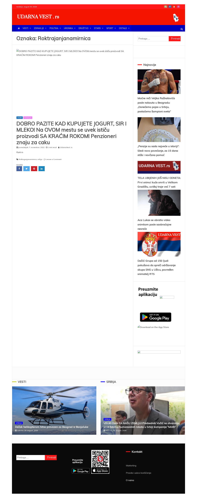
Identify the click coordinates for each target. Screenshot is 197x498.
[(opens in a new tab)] (72, 81)
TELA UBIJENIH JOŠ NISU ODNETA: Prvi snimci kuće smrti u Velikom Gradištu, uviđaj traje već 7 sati (159, 182)
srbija (39, 159)
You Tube (174, 6)
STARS (97, 28)
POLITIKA (54, 28)
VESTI (25, 28)
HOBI (19, 118)
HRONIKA (68, 28)
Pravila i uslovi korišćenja (138, 472)
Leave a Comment (53, 159)
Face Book (169, 6)
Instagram (178, 6)
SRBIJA (19, 423)
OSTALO (123, 28)
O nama (130, 480)
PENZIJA (27, 118)
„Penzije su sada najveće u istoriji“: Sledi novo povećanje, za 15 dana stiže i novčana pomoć (158, 151)
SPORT (109, 28)
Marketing (131, 465)
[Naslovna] (18, 28)
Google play (165, 6)
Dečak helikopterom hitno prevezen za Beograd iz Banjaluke (51, 427)
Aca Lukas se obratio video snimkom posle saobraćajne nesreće (154, 224)
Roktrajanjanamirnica (28, 159)
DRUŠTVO (83, 28)
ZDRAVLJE (39, 28)
